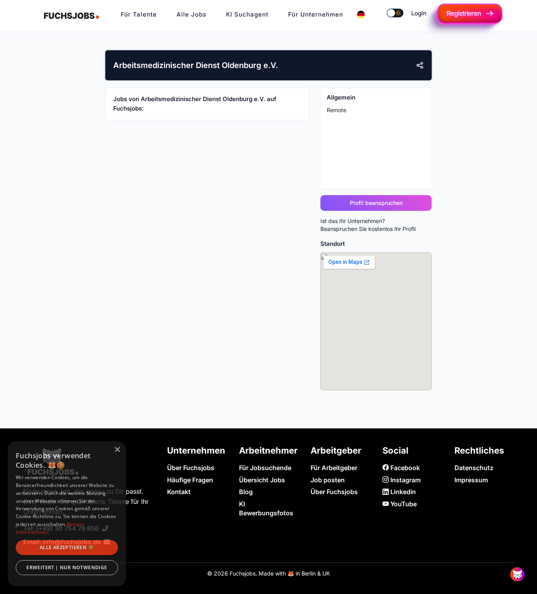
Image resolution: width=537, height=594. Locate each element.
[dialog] (67, 513)
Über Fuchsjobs (190, 468)
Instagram (405, 480)
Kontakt (179, 492)
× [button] (117, 450)
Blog (246, 492)
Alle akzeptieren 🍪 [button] (67, 547)
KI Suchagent (247, 14)
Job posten (328, 480)
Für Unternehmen (315, 14)
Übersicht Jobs (262, 480)
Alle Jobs (191, 14)
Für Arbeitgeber (334, 468)
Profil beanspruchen (376, 202)
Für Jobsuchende (265, 468)
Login (419, 13)
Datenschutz (473, 468)
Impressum (471, 480)
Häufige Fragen (190, 480)
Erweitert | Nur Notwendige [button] (66, 567)
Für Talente (139, 14)
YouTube (403, 504)
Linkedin (402, 492)
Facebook (404, 468)
